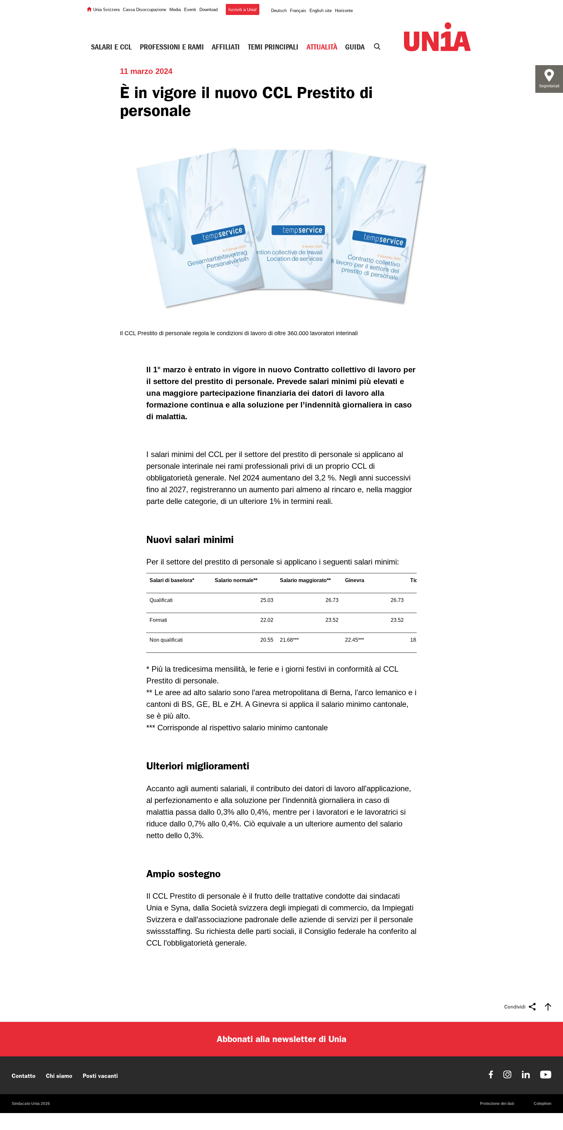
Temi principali (273, 46)
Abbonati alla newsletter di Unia (281, 1039)
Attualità (322, 46)
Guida (355, 46)
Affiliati (226, 46)
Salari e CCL (111, 46)
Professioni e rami (172, 46)
